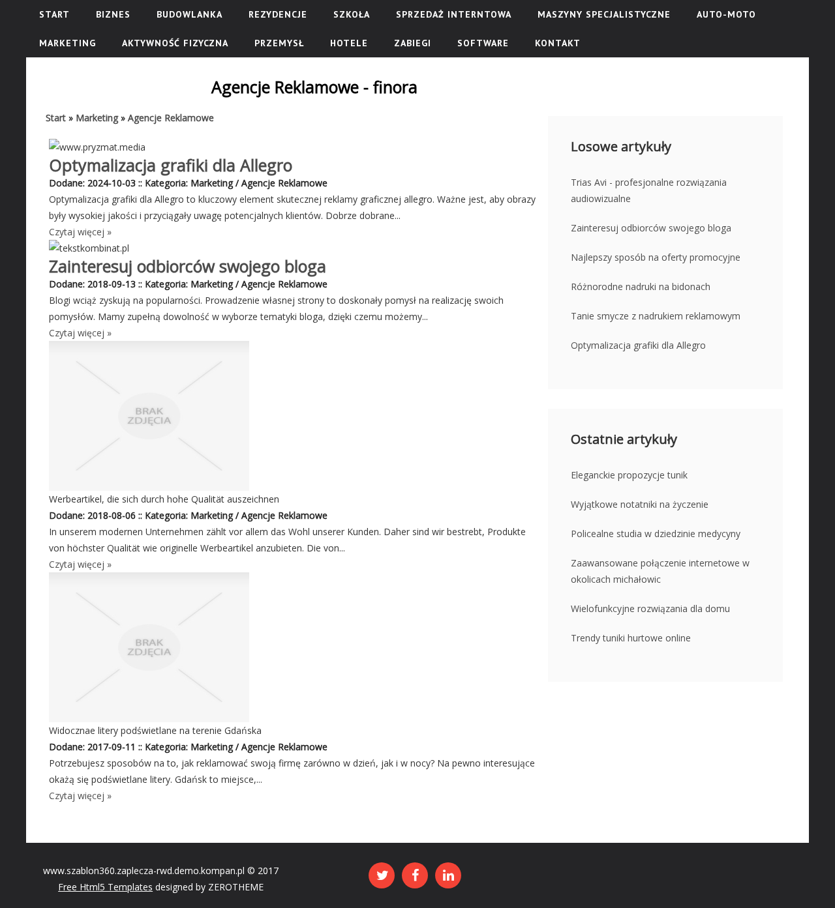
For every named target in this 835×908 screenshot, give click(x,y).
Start (56, 117)
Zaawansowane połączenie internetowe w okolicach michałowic (660, 571)
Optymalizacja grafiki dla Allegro (170, 165)
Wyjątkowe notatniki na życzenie (639, 504)
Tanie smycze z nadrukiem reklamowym (655, 316)
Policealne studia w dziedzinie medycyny (655, 533)
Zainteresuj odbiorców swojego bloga (187, 266)
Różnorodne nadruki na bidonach (640, 286)
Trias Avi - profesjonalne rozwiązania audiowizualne (649, 190)
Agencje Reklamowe (171, 117)
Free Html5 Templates (105, 887)
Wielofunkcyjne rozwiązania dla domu (650, 608)
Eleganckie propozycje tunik (629, 475)
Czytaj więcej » (80, 232)
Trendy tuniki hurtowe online (631, 638)
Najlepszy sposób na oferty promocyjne (655, 257)
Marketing (97, 117)
